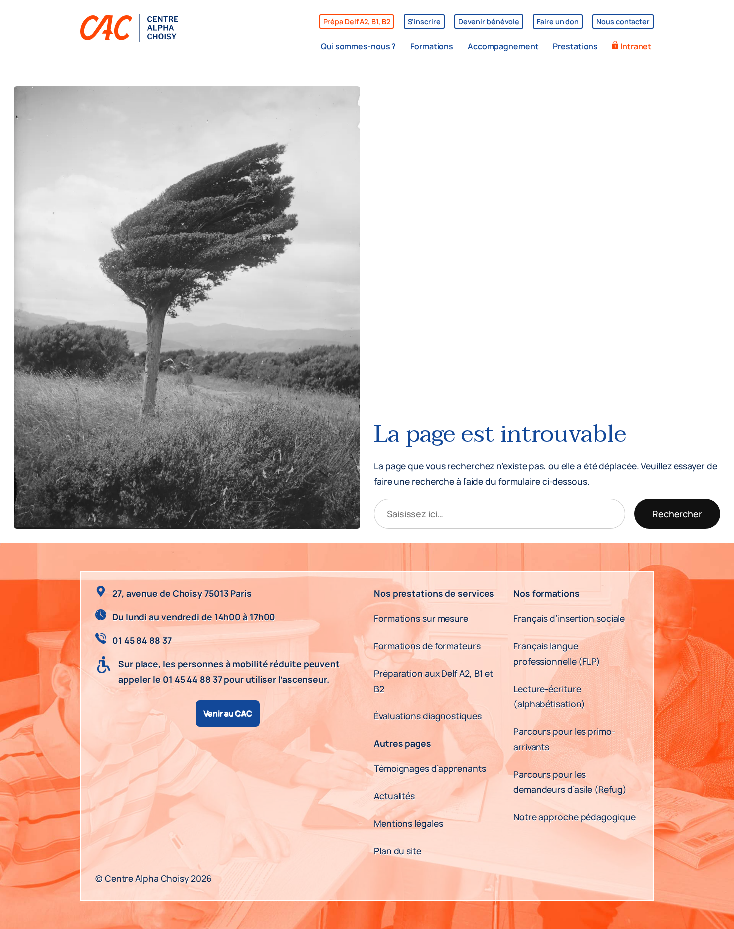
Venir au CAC (227, 713)
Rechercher (677, 514)
